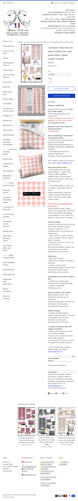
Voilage (5, 58)
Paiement (6, 469)
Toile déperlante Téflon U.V (8, 64)
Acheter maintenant (61, 96)
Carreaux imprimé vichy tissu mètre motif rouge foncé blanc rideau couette (26, 440)
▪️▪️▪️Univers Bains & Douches (9, 184)
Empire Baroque (9, 46)
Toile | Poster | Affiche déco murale (7, 248)
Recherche (6, 462)
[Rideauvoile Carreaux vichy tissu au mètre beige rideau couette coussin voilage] (66, 421)
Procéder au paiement (68, 3)
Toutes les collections (6, 297)
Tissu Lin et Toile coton (9, 52)
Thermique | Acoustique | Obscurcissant (9, 142)
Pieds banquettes (9, 269)
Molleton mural (8, 231)
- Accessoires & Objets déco (8, 208)
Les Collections (7, 471)
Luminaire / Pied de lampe (9, 216)
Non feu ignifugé (9, 135)
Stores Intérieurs (8, 171)
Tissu (49, 71)
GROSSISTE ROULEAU (7, 177)
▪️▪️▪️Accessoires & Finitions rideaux (9, 152)
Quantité (50, 78)
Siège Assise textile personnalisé (7, 281)
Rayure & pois (9, 125)
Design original (9, 99)
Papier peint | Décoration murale (7, 238)
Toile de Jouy (7, 41)
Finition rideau (8, 159)
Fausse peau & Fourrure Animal (9, 110)
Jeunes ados (9, 82)
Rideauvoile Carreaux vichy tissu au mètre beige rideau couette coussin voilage (66, 440)
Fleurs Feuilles (9, 70)
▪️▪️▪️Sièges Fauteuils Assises (9, 256)
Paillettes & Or (8, 116)
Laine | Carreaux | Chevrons (9, 76)
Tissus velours (9, 130)
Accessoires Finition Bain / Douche (7, 200)
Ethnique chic (9, 120)
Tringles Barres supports (8, 165)
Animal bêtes (9, 104)
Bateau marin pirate (7, 93)
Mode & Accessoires (9, 290)
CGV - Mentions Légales (10, 466)
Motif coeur (6, 87)
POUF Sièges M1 (9, 274)
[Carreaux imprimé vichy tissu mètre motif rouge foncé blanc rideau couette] (26, 421)
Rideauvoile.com (18, 495)
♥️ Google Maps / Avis (29, 475)
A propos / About (8, 464)
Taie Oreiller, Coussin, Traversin (7, 224)
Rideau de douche (6, 191)
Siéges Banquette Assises (9, 264)
